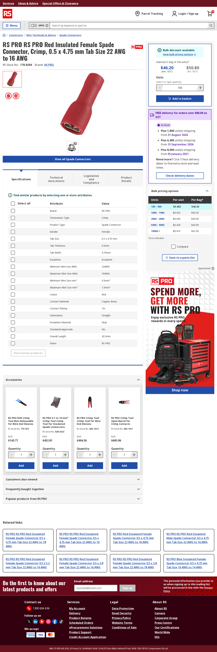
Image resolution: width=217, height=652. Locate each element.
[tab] (20, 177)
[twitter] (29, 621)
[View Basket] (209, 14)
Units (159, 77)
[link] (179, 54)
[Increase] (200, 88)
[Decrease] (159, 88)
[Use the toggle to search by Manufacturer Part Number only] (47, 25)
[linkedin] (35, 621)
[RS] (7, 13)
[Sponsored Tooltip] (213, 268)
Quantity (14, 448)
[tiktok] (61, 621)
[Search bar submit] (210, 25)
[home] (4, 35)
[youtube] (41, 621)
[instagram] (48, 621)
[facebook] (54, 621)
